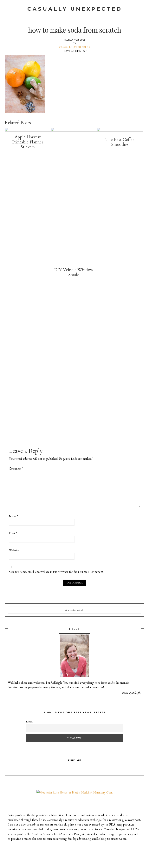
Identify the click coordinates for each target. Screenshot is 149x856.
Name (13, 516)
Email (13, 533)
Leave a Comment (74, 51)
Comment (16, 469)
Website (14, 550)
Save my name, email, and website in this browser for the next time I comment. (56, 572)
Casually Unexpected (74, 9)
